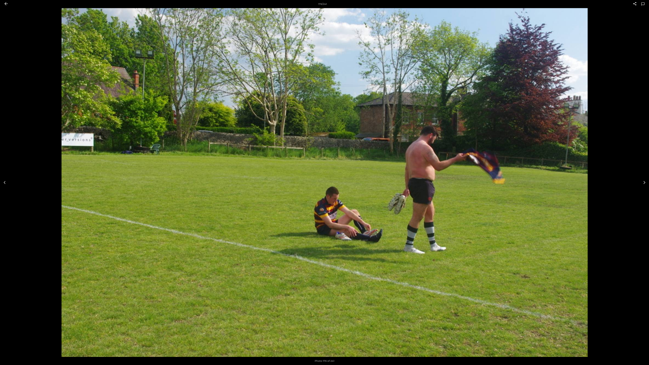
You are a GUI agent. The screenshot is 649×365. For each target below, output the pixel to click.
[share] (635, 4)
